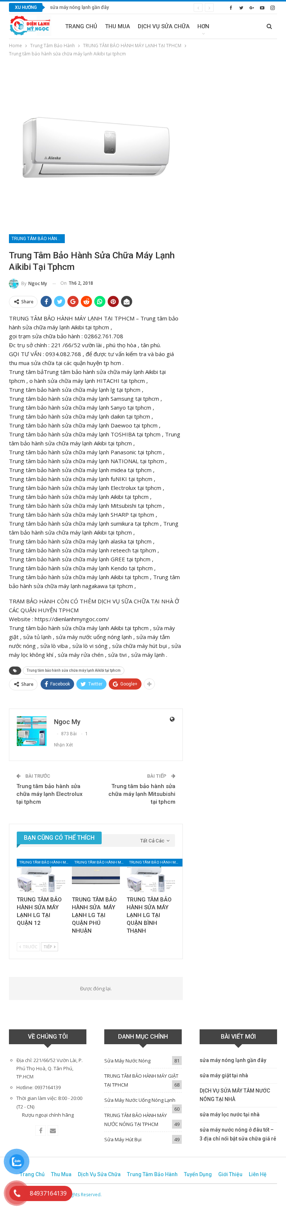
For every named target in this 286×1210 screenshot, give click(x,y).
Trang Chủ (81, 26)
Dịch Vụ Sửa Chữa (164, 26)
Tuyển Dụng (198, 1174)
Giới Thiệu (230, 1174)
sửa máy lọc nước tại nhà (230, 1114)
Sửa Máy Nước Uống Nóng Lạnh (139, 1100)
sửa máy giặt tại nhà (224, 1075)
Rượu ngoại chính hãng (48, 1114)
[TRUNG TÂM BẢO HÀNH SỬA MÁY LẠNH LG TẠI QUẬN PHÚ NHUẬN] (96, 876)
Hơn (203, 26)
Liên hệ (258, 1174)
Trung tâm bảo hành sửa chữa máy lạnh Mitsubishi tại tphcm (141, 794)
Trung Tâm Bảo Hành (152, 1174)
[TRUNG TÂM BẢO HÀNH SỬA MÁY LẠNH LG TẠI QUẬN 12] (41, 876)
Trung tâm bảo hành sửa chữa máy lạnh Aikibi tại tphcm (73, 670)
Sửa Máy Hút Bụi (123, 1139)
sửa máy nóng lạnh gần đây (79, 7)
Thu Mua (117, 26)
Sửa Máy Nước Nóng (127, 1060)
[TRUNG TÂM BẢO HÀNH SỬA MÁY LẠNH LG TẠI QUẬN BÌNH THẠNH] (151, 876)
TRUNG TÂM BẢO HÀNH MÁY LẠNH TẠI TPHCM (38, 238)
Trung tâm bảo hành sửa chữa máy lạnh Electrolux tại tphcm (49, 794)
